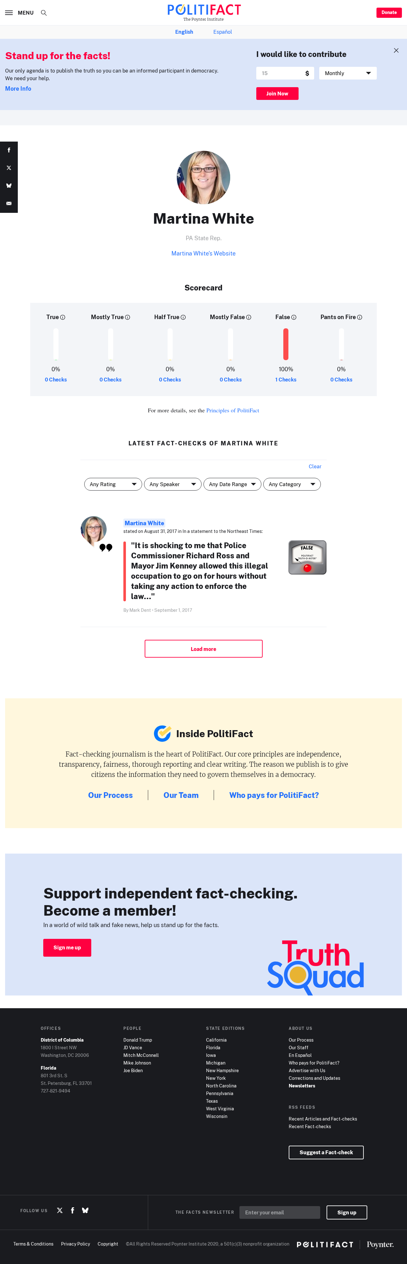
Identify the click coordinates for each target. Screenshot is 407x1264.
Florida (213, 1047)
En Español (300, 1055)
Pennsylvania (219, 1093)
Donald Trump (137, 1040)
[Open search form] (44, 13)
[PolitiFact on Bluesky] (85, 1210)
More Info (18, 88)
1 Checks (285, 379)
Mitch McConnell (141, 1055)
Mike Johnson (137, 1062)
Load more (203, 649)
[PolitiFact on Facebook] (72, 1210)
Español (222, 32)
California (216, 1040)
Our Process (110, 795)
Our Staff (298, 1047)
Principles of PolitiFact (232, 410)
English (184, 32)
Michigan (215, 1062)
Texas (212, 1101)
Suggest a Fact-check (326, 1152)
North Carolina (221, 1085)
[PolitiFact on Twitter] (60, 1210)
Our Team (181, 795)
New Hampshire (222, 1070)
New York (216, 1078)
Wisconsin (216, 1116)
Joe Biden (133, 1070)
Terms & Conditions (33, 1244)
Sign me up (67, 947)
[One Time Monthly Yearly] (348, 73)
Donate (389, 12)
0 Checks (56, 379)
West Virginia (220, 1108)
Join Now (277, 93)
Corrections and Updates (314, 1078)
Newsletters (302, 1085)
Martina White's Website (203, 253)
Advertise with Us (307, 1070)
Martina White (144, 523)
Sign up (346, 1212)
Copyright (108, 1244)
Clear (315, 466)
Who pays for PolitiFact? (274, 795)
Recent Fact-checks (310, 1126)
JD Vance (132, 1047)
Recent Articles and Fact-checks (323, 1118)
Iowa (211, 1055)
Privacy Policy (75, 1244)
